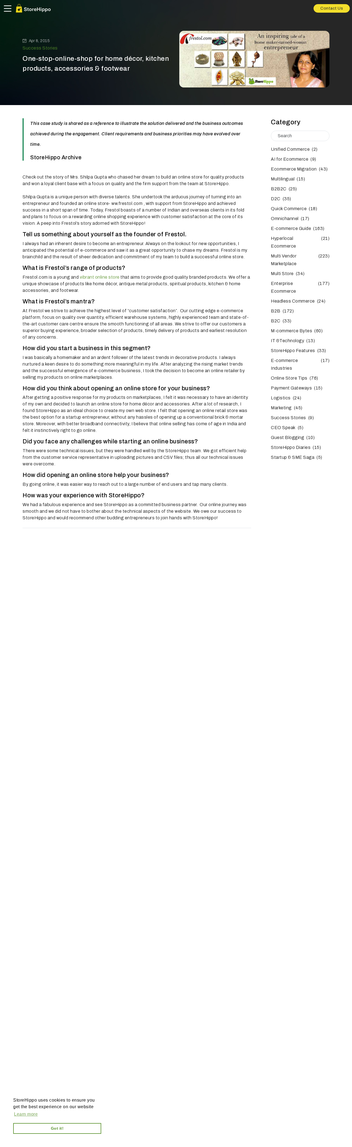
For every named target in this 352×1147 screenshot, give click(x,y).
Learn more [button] (26, 1114)
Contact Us (331, 8)
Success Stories (40, 48)
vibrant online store (100, 277)
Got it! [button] (57, 1128)
